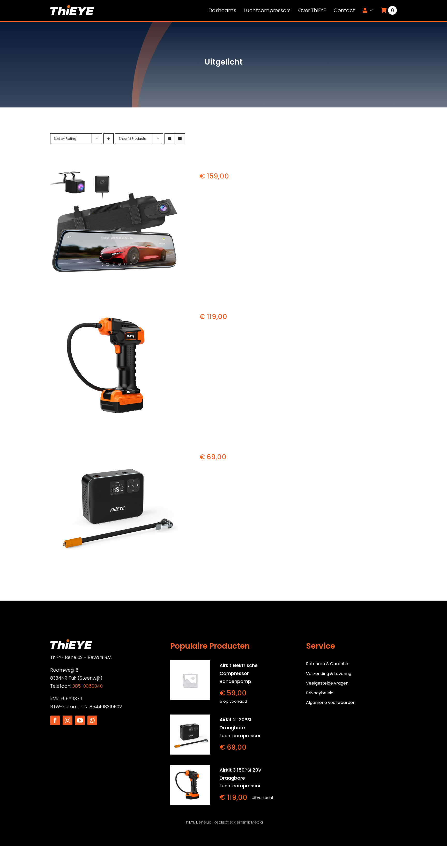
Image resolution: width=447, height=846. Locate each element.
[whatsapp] (92, 720)
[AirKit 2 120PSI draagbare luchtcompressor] (115, 505)
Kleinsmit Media (248, 822)
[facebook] (55, 720)
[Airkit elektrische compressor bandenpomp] (190, 680)
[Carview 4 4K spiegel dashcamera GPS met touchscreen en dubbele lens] (115, 224)
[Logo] (72, 7)
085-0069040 (87, 686)
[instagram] (67, 720)
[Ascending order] (108, 138)
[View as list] (180, 139)
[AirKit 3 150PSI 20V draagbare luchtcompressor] (115, 365)
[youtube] (80, 720)
